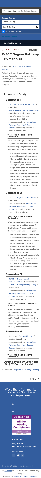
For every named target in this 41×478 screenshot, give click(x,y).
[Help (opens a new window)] (38, 50)
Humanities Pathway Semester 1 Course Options (22, 125)
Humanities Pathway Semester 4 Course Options (22, 345)
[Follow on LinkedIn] (22, 455)
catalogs (8, 471)
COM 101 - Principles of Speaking (22, 285)
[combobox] (20, 11)
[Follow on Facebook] (13, 455)
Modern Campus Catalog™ (25, 476)
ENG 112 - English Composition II (22, 198)
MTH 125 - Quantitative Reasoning (23, 110)
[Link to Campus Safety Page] (24, 411)
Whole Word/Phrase (13, 31)
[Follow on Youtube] (18, 455)
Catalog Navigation (12, 43)
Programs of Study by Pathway (26, 370)
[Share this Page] (33, 50)
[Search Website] (33, 3)
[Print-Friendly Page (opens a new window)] (35, 50)
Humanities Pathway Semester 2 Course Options (22, 206)
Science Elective (26, 336)
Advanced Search (9, 37)
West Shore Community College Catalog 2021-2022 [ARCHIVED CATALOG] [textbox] (21, 11)
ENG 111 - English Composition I (21, 104)
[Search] (37, 27)
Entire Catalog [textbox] (9, 22)
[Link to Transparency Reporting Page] (24, 403)
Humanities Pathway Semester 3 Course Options (22, 293)
